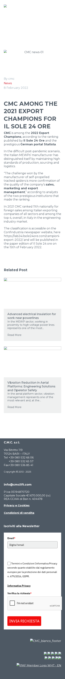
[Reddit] (33, 264)
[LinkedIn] (27, 264)
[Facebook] (6, 264)
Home (5, 32)
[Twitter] (11, 264)
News (8, 83)
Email (11, 538)
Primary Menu (58, 6)
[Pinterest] (17, 264)
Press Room (22, 32)
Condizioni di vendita (19, 512)
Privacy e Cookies (17, 505)
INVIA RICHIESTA (24, 621)
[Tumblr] (22, 264)
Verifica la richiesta (19, 593)
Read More (14, 335)
